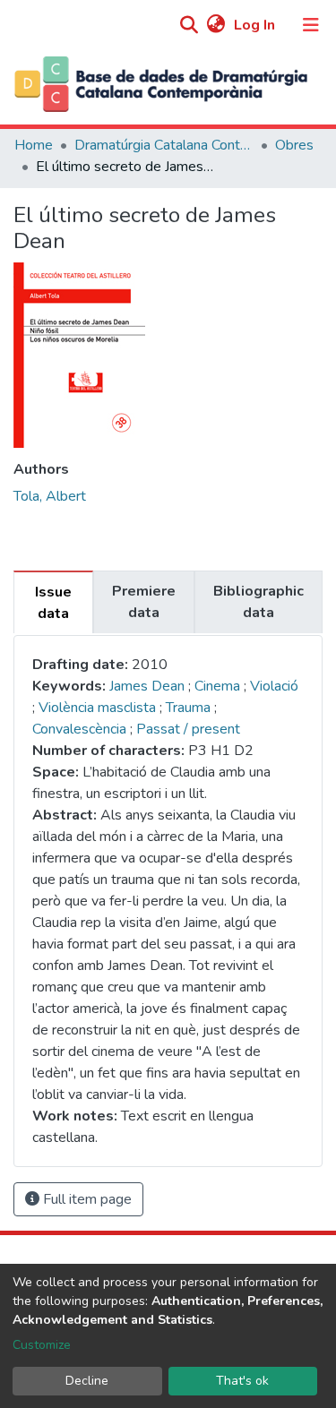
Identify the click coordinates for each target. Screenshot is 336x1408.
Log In (256, 25)
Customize (42, 1344)
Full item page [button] (85, 1199)
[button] (215, 25)
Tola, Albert (49, 496)
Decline (86, 1380)
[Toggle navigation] (311, 25)
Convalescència (81, 729)
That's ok (242, 1380)
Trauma (190, 707)
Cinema (219, 686)
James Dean (147, 686)
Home (33, 145)
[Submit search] (189, 26)
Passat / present (188, 729)
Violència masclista (99, 707)
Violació (274, 686)
